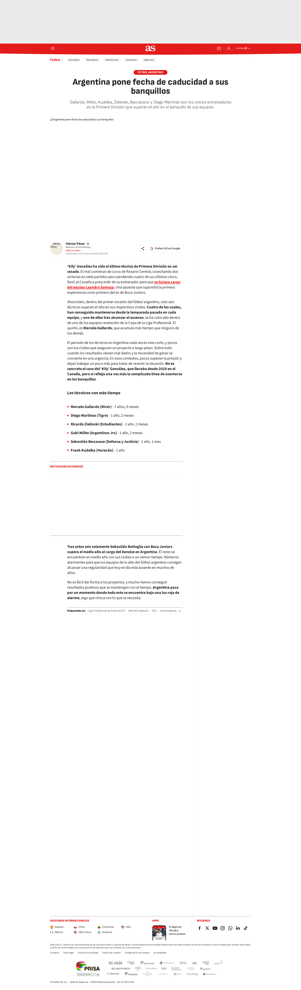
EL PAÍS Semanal (176, 968)
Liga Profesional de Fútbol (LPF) (106, 611)
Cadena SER (183, 963)
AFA (154, 611)
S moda (177, 974)
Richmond (113, 974)
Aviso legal (68, 952)
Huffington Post (120, 968)
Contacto (54, 952)
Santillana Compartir (167, 963)
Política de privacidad (88, 952)
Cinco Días (151, 968)
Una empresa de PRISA (88, 966)
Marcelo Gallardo (138, 611)
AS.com (195, 963)
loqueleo (192, 974)
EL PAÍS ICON (162, 974)
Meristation (209, 974)
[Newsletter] (219, 48)
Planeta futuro (191, 968)
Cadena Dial (164, 968)
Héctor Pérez (75, 244)
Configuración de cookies (137, 952)
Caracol (218, 963)
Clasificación (112, 59)
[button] (142, 248)
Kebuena (205, 968)
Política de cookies (111, 952)
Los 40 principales (131, 963)
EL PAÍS (115, 963)
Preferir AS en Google (167, 248)
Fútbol (55, 60)
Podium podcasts (148, 974)
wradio (138, 968)
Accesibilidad (159, 952)
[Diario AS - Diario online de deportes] (150, 48)
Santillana (147, 963)
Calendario (131, 59)
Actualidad (73, 59)
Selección (149, 59)
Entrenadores (168, 611)
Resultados (92, 59)
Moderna (131, 974)
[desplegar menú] (52, 48)
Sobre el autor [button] (73, 250)
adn (206, 963)
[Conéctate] (229, 48)
